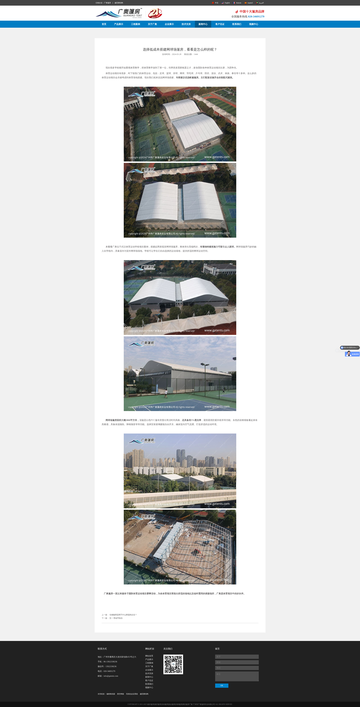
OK (221, 686)
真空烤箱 (120, 694)
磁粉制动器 (111, 694)
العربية (261, 3)
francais (238, 3)
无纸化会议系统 (132, 694)
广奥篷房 (107, 3)
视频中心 (253, 24)
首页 (104, 24)
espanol (250, 3)
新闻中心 (203, 24)
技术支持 (186, 24)
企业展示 (169, 24)
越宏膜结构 (119, 3)
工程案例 (135, 24)
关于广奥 (152, 24)
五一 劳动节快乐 (116, 618)
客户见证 (219, 24)
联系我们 (236, 24)
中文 (216, 3)
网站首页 (149, 656)
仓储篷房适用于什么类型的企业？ (123, 615)
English (227, 3)
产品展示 (118, 24)
